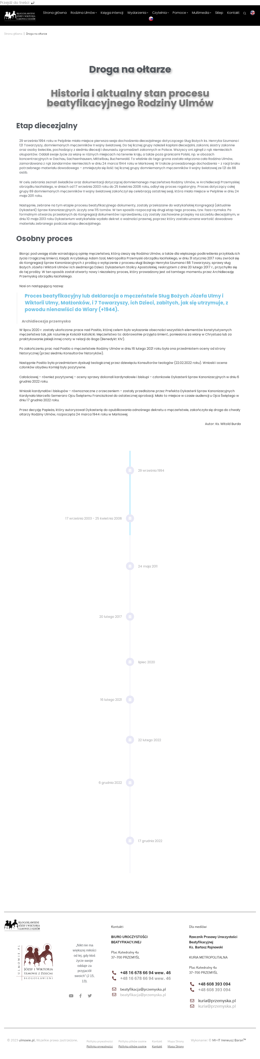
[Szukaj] (244, 13)
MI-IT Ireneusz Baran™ (229, 1040)
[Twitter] (90, 996)
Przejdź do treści (15, 2)
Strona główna (13, 33)
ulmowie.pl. (27, 1040)
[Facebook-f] (80, 996)
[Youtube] (71, 996)
